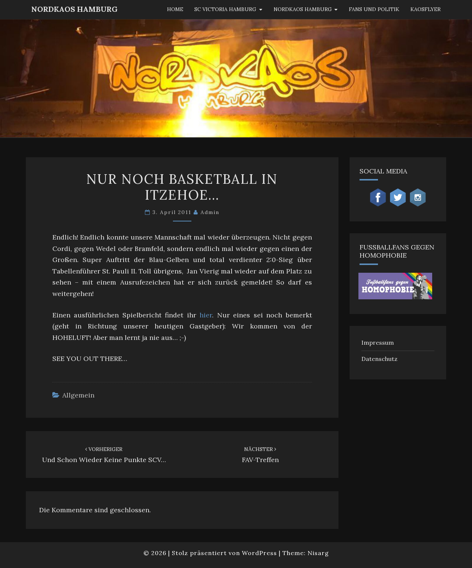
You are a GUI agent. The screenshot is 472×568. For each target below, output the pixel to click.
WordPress (259, 553)
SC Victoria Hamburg (225, 9)
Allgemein (78, 395)
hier (205, 315)
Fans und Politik (374, 9)
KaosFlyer (425, 9)
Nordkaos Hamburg (303, 9)
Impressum (377, 342)
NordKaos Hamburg (74, 9)
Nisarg (318, 553)
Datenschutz (379, 358)
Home (175, 9)
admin (210, 212)
